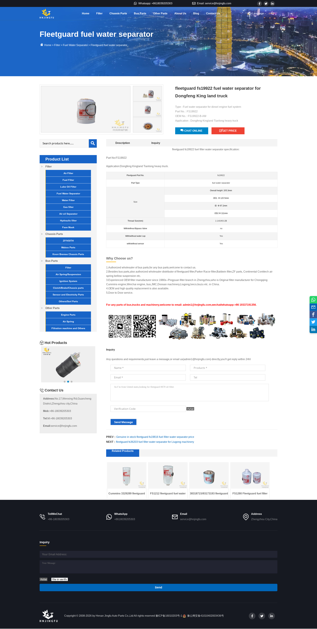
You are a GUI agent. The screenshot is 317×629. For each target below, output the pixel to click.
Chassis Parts (118, 13)
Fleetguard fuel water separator (109, 45)
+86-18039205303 (57, 411)
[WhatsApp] (313, 299)
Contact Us (213, 13)
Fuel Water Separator (75, 45)
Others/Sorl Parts (68, 301)
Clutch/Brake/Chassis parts (68, 288)
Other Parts (160, 13)
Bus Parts (140, 13)
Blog (196, 13)
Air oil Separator (68, 213)
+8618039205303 (124, 519)
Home (85, 13)
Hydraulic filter (68, 220)
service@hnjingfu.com (60, 425)
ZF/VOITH (68, 240)
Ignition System (68, 281)
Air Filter (68, 173)
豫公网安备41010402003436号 (205, 615)
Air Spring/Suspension (68, 274)
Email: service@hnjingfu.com (213, 3)
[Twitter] (313, 322)
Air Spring (68, 321)
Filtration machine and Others (68, 328)
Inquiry (155, 143)
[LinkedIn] (313, 329)
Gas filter (68, 207)
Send (158, 587)
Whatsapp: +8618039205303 (155, 3)
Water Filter (68, 200)
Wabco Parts (68, 247)
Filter (99, 13)
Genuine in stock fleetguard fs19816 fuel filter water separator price (155, 436)
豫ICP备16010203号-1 (169, 615)
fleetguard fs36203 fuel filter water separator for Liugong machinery (155, 441)
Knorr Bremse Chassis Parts (68, 254)
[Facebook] (313, 314)
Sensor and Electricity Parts (68, 294)
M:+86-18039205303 (57, 418)
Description (122, 143)
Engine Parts (68, 314)
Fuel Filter (68, 180)
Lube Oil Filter (68, 186)
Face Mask (68, 227)
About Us (180, 13)
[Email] (313, 307)
